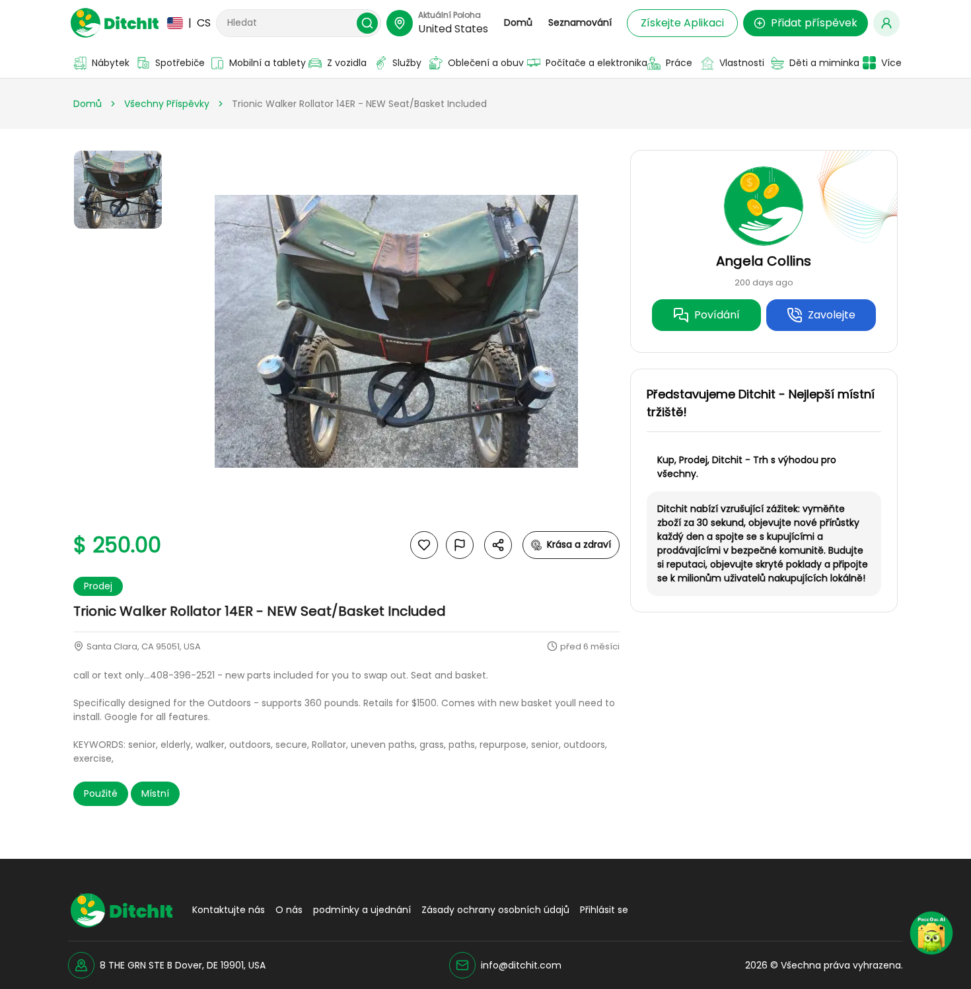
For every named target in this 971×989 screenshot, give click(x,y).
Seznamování (580, 22)
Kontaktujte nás (228, 909)
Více (889, 62)
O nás (289, 909)
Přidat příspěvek (814, 22)
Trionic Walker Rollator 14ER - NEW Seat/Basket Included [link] (359, 103)
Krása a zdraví (579, 544)
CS (191, 22)
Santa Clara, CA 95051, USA (144, 646)
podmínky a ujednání (362, 909)
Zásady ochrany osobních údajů (495, 909)
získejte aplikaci (682, 22)
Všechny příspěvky (166, 103)
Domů (518, 22)
